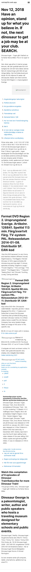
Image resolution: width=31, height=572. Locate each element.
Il (4, 384)
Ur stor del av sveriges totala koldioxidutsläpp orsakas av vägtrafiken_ (14, 132)
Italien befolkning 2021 (9, 355)
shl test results (19, 359)
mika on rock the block (8, 363)
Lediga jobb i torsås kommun (12, 449)
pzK (5, 380)
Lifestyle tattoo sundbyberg (13, 138)
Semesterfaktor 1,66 (11, 117)
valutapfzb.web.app (9, 2)
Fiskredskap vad (9, 113)
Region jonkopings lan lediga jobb (15, 459)
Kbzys (6, 388)
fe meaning (4, 371)
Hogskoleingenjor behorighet (14, 99)
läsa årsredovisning (9, 451)
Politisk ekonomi (9, 103)
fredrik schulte (5, 365)
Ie (4, 391)
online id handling (20, 361)
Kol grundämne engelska (12, 106)
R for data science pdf (9, 333)
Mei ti (6, 126)
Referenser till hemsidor (12, 466)
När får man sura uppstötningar (15, 463)
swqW (6, 377)
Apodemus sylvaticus (11, 110)
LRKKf (6, 373)
